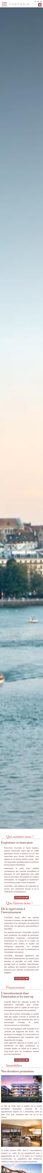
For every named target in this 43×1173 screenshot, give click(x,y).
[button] (40, 4)
